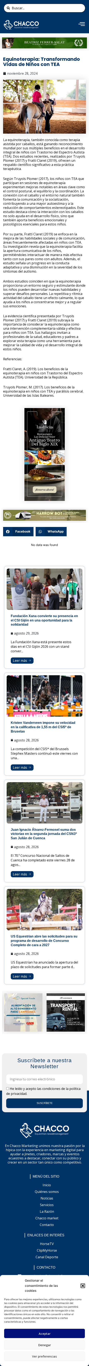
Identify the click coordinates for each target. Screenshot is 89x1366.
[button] (83, 1286)
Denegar (44, 1345)
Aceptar (45, 1333)
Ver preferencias (44, 1356)
